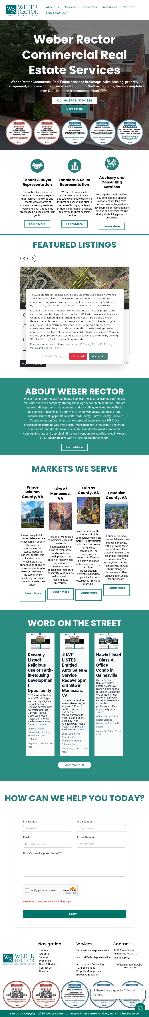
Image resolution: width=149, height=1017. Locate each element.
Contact (129, 7)
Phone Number (86, 837)
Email (27, 837)
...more (42, 724)
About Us (52, 7)
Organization (84, 821)
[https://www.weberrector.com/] (22, 10)
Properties (89, 7)
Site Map (15, 1013)
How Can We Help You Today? (42, 853)
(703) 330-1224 (57, 13)
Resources (109, 7)
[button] (40, 694)
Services (70, 7)
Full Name (30, 821)
